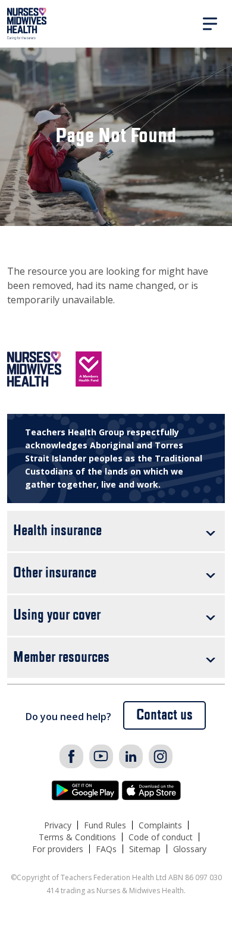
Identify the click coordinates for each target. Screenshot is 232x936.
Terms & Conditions (77, 837)
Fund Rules (105, 825)
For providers (57, 848)
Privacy (57, 825)
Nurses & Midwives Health (27, 24)
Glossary (189, 848)
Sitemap (145, 848)
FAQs (106, 848)
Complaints (160, 825)
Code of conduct (160, 837)
